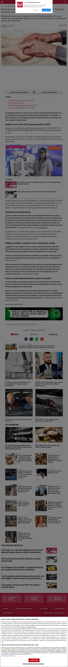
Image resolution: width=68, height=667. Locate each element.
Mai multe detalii (31, 627)
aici (54, 635)
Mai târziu (36, 10)
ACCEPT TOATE (34, 660)
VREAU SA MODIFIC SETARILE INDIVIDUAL (33, 664)
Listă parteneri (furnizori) (8, 656)
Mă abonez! (46, 10)
